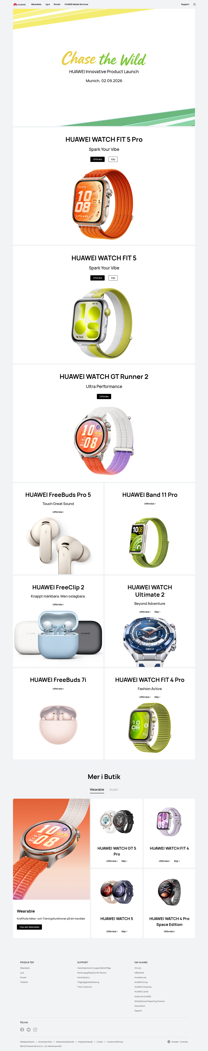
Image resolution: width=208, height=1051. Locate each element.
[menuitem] (46, 968)
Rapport (138, 1010)
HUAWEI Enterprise (143, 987)
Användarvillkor (45, 1041)
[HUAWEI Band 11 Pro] (150, 528)
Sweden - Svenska (179, 1041)
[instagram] (35, 1030)
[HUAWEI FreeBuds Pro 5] (58, 528)
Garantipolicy (83, 977)
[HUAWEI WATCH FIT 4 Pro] (150, 713)
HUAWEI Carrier (141, 991)
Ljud (22, 972)
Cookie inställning (115, 1041)
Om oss (138, 968)
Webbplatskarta (27, 1041)
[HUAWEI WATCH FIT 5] (104, 304)
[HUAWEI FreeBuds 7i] (58, 713)
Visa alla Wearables (29, 927)
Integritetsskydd (85, 1041)
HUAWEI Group (141, 982)
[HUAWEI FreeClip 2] (58, 621)
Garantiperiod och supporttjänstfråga (94, 968)
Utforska (97, 159)
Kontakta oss (140, 977)
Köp (113, 159)
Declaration (140, 1006)
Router (23, 977)
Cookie (100, 1041)
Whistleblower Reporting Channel (150, 1001)
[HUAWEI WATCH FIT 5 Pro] (104, 186)
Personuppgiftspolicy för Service (91, 972)
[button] (194, 4)
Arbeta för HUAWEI (143, 996)
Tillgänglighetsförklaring (88, 982)
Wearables (25, 968)
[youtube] (29, 1030)
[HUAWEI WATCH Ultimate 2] (150, 621)
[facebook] (22, 1030)
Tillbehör (24, 982)
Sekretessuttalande (65, 1041)
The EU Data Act (84, 987)
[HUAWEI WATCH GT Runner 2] (104, 423)
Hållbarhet (139, 972)
